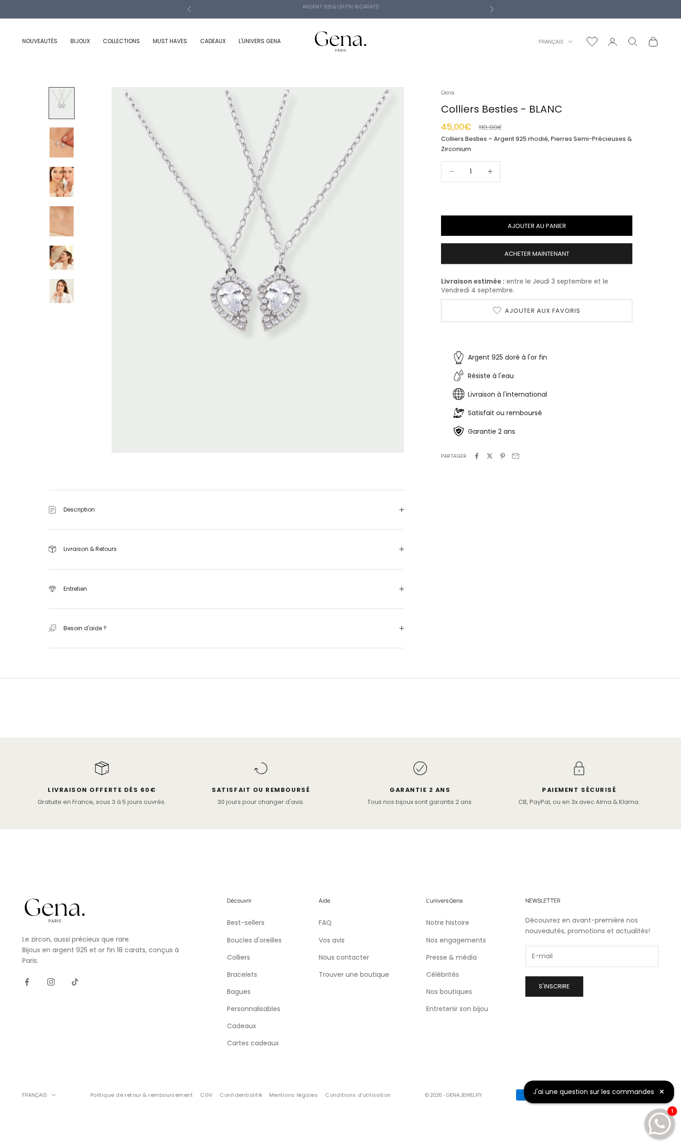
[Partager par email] (515, 456)
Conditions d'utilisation (358, 1095)
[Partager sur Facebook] (476, 456)
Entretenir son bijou (457, 1008)
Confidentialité (241, 1095)
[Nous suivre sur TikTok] (75, 982)
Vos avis (332, 940)
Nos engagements (456, 940)
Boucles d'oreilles (254, 940)
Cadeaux (241, 1026)
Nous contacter (344, 957)
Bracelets (242, 974)
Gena (447, 92)
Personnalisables (253, 1008)
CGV (206, 1095)
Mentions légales (293, 1095)
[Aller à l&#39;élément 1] (62, 103)
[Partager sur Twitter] (489, 456)
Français (551, 41)
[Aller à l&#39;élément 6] (62, 291)
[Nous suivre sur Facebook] (27, 982)
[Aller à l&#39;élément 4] (62, 221)
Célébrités (442, 974)
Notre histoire (447, 922)
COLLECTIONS (121, 41)
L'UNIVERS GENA (260, 41)
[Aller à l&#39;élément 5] (62, 258)
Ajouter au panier (537, 225)
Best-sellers (246, 922)
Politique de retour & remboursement (141, 1095)
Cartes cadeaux (253, 1043)
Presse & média (451, 957)
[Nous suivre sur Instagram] (51, 982)
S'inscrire (554, 986)
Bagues (239, 991)
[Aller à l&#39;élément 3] (62, 182)
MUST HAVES (170, 41)
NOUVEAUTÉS (39, 41)
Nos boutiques (449, 991)
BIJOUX (80, 41)
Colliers (238, 957)
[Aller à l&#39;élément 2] (62, 142)
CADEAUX (213, 41)
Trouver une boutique (354, 974)
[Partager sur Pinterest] (502, 456)
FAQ (325, 922)
